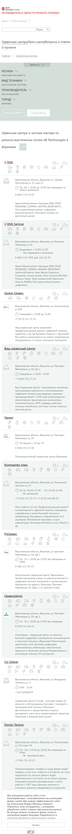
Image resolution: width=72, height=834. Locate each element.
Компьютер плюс (16, 465)
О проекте (9, 47)
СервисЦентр (13, 596)
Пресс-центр (36, 41)
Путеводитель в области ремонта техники (30, 12)
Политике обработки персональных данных (31, 817)
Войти (5, 21)
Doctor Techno (14, 725)
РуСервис (10, 534)
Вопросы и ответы (57, 41)
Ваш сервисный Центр (19, 348)
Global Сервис (14, 293)
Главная (6, 55)
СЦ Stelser (11, 662)
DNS (10, 162)
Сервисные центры (15, 41)
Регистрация (20, 21)
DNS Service (15, 224)
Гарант (8, 418)
